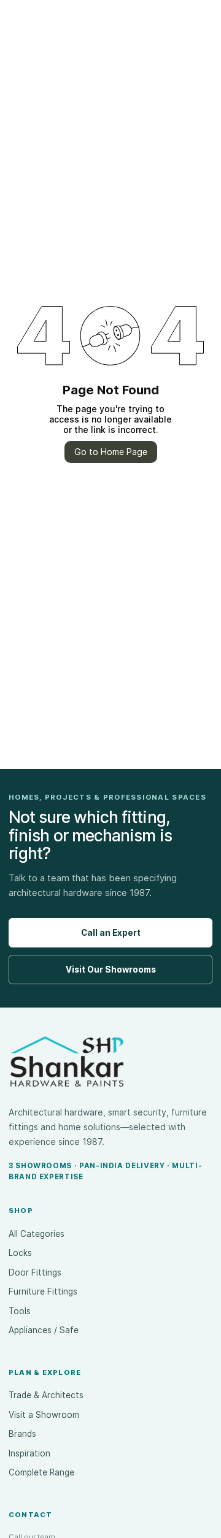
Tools (20, 1311)
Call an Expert (111, 933)
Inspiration (29, 1453)
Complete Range (41, 1472)
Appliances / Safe (44, 1330)
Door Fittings (35, 1272)
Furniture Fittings (43, 1291)
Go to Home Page (110, 451)
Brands (22, 1434)
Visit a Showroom (44, 1415)
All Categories (36, 1234)
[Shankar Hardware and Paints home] (67, 1061)
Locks (20, 1253)
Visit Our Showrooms (111, 969)
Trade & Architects (46, 1395)
